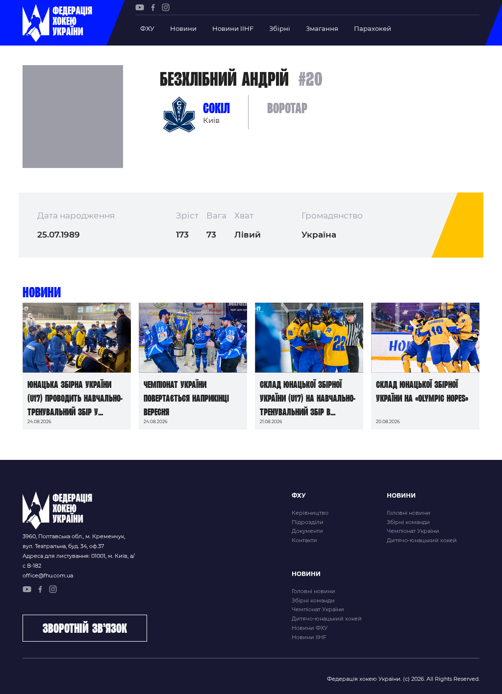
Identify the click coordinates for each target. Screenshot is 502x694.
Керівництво (310, 512)
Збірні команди (408, 522)
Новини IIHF (232, 28)
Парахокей (372, 28)
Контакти (304, 540)
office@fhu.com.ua (48, 575)
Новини (183, 28)
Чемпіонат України (413, 530)
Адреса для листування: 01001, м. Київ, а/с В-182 (79, 560)
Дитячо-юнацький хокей (422, 540)
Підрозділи (308, 522)
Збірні (279, 28)
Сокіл (216, 108)
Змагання (322, 28)
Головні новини (408, 512)
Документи (307, 530)
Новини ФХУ (309, 627)
